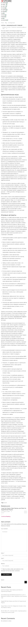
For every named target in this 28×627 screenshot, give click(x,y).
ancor (5, 502)
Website (3, 563)
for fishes (3, 11)
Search (2, 579)
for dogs (3, 4)
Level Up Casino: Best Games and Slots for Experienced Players (12, 590)
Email (2, 558)
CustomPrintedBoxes (21, 27)
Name (2, 553)
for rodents (3, 2)
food (2, 13)
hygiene (3, 16)
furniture (3, 14)
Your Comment (4, 528)
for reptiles (3, 9)
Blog (6, 22)
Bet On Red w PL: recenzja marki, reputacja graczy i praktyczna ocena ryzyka (13, 611)
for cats (3, 6)
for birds (3, 8)
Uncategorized (11, 22)
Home (2, 22)
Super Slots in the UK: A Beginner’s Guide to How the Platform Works (13, 606)
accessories (4, 20)
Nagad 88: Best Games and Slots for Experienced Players (13, 602)
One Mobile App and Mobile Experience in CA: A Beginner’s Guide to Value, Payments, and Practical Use (14, 596)
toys (2, 18)
